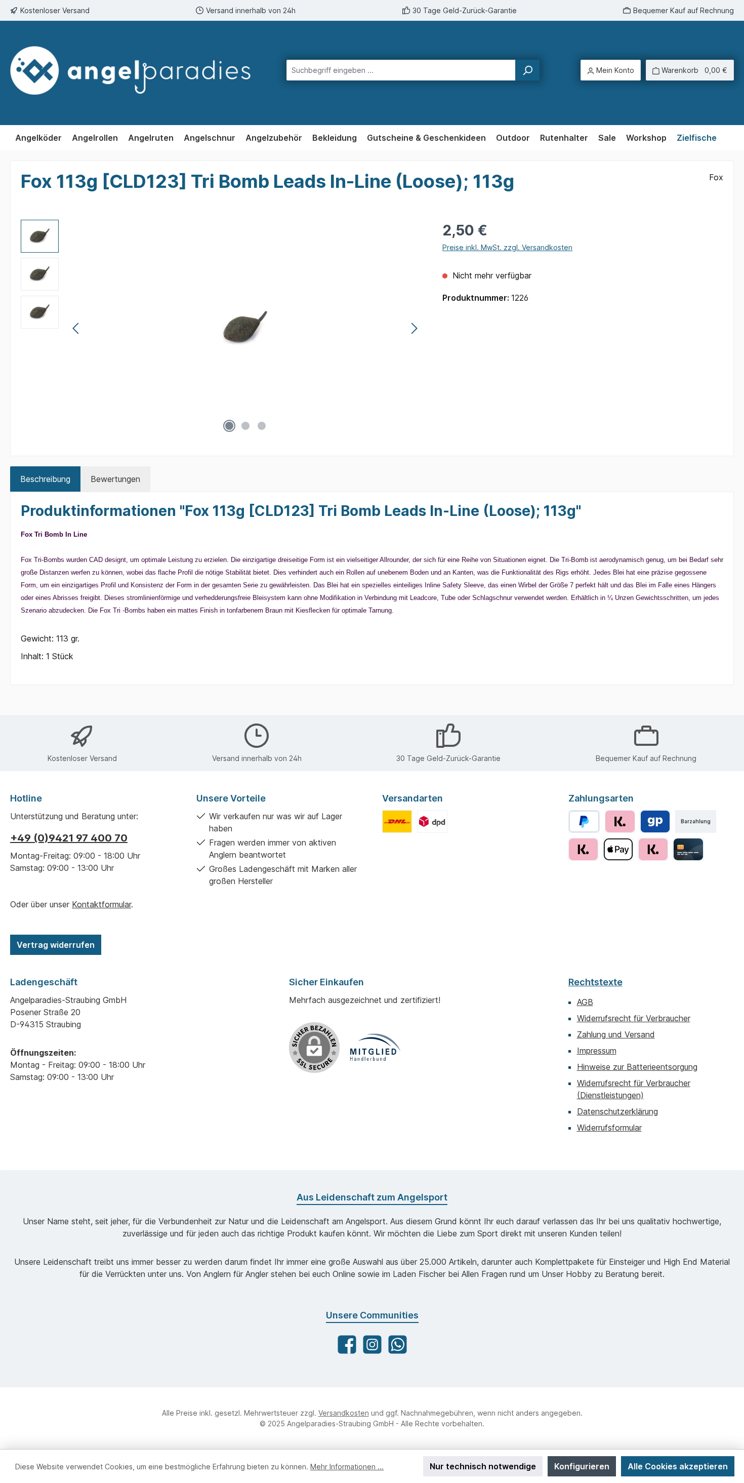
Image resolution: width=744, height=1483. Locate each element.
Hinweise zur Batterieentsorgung (637, 1067)
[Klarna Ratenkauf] (583, 849)
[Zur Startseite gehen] (130, 70)
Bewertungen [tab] (115, 479)
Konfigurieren (581, 1466)
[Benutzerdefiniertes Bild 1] (397, 821)
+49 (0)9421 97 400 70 (69, 838)
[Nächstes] (414, 328)
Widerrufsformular (609, 1128)
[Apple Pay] (618, 849)
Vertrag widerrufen (56, 945)
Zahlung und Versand (616, 1034)
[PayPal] (584, 821)
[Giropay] (655, 821)
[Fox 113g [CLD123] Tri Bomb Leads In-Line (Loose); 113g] (245, 328)
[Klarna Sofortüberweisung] (653, 849)
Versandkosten (343, 1413)
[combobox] (401, 70)
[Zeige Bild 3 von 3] (262, 426)
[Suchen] (527, 70)
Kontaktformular (101, 904)
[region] (221, 328)
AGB (585, 1002)
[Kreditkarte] (688, 849)
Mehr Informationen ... (347, 1466)
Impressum (596, 1051)
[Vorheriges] (76, 328)
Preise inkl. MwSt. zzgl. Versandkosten (507, 247)
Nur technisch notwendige (483, 1466)
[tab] (45, 479)
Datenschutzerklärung (617, 1111)
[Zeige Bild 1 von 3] (229, 426)
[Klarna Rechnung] (620, 821)
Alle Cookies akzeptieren (678, 1466)
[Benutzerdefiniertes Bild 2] (432, 821)
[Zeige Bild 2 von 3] (245, 426)
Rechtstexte (595, 982)
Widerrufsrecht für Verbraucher (633, 1018)
